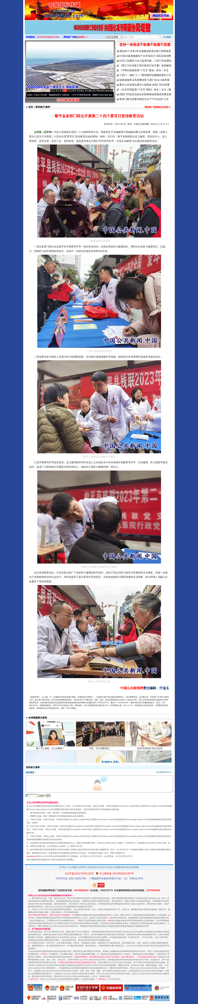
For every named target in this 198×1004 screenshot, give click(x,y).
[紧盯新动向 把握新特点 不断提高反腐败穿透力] (99, 31)
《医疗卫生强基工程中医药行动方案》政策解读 (145, 65)
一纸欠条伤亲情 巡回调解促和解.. (150, 752)
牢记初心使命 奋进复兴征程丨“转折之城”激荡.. (73, 95)
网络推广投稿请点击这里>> (158, 107)
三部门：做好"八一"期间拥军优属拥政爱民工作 (145, 75)
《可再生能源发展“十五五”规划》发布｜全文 (144, 70)
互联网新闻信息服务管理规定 (74, 813)
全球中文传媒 (50, 9)
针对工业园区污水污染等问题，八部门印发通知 (145, 60)
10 (90, 90)
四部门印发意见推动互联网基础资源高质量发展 (145, 94)
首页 (30, 107)
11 (94, 90)
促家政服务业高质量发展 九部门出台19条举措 (144, 80)
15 (111, 90)
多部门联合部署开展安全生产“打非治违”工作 (144, 99)
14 (106, 90)
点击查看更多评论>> (164, 772)
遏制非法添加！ (50, 752)
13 (102, 90)
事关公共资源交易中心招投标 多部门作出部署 (144, 84)
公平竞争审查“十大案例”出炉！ (100, 752)
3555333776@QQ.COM (48, 37)
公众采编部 (72, 867)
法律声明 (82, 867)
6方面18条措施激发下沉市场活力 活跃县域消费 (145, 56)
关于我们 (63, 867)
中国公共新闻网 (141, 124)
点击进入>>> (83, 37)
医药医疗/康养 (43, 107)
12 (98, 90)
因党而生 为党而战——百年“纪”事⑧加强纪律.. (29, 95)
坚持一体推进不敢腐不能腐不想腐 (144, 45)
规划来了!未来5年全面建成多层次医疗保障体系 (145, 51)
